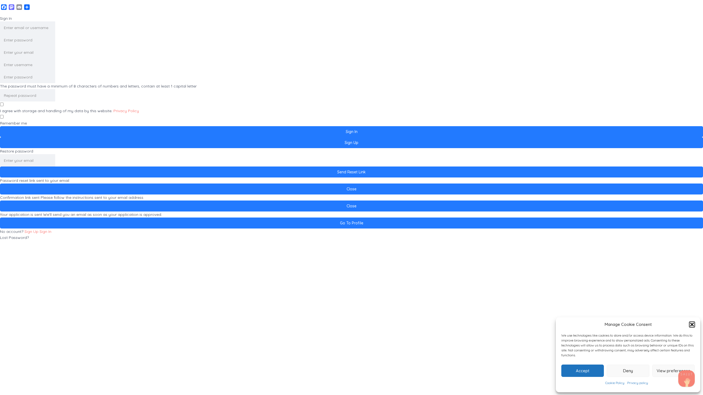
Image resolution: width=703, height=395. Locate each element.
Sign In (45, 231)
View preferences (673, 370)
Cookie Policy (614, 383)
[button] (692, 324)
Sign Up (32, 231)
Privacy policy (637, 383)
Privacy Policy (126, 110)
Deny (628, 370)
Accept (582, 370)
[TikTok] (686, 378)
